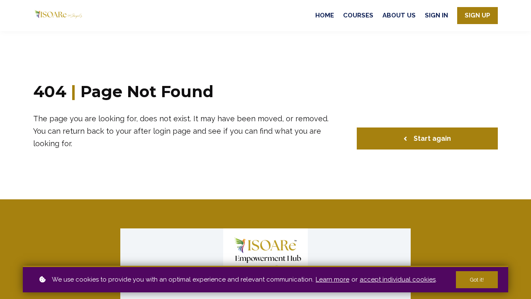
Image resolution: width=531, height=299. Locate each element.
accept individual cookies (398, 279)
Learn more (332, 279)
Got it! (477, 280)
